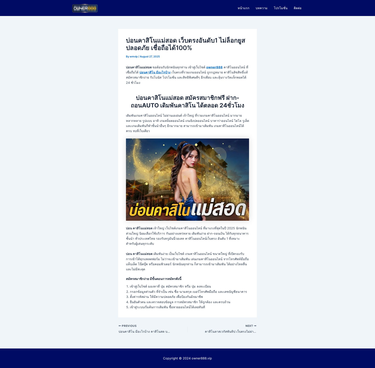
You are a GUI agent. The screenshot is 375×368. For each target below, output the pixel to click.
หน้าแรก (243, 8)
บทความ (262, 8)
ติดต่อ (298, 8)
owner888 (214, 67)
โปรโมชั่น (281, 8)
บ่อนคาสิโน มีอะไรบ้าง (155, 72)
